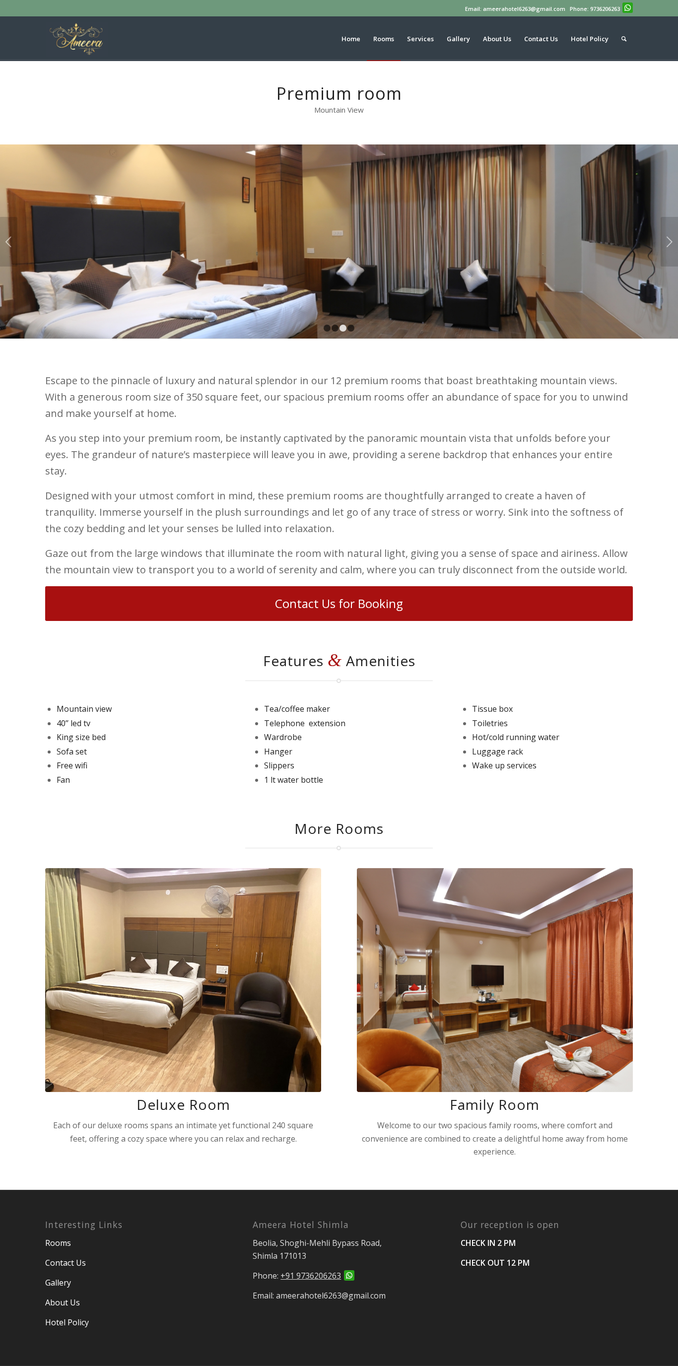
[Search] (624, 39)
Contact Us (65, 1262)
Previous (8, 242)
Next (669, 242)
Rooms (59, 1242)
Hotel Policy (67, 1322)
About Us (62, 1302)
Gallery (58, 1282)
